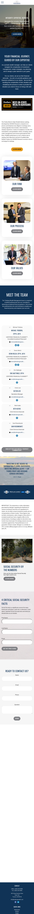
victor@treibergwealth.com (18, 397)
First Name (5, 617)
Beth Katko (17, 409)
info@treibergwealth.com (17, 899)
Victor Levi (17, 391)
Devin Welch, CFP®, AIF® (17, 353)
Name (17, 675)
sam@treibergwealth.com (18, 432)
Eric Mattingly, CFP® (17, 373)
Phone (17, 694)
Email (3, 638)
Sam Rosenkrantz (17, 426)
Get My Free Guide (9, 648)
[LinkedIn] (16, 345)
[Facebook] (18, 345)
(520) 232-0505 (19, 888)
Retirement (17, 909)
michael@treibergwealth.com (18, 342)
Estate (17, 913)
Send (17, 718)
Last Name (5, 628)
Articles (17, 911)
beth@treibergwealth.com (18, 414)
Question (17, 704)
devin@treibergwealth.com (18, 361)
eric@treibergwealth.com (18, 379)
